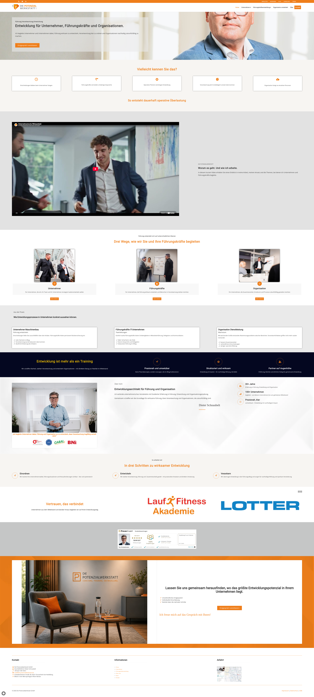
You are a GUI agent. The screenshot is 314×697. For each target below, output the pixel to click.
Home (117, 667)
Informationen (120, 660)
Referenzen (273, 1)
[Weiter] (301, 492)
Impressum (285, 691)
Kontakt (117, 677)
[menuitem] (237, 7)
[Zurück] (299, 492)
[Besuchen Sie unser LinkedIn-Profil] (25, 1)
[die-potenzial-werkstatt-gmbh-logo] (24, 7)
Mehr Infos (191, 547)
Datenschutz (294, 691)
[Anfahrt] (229, 674)
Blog (280, 1)
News (117, 675)
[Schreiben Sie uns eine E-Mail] (22, 1)
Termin (294, 1)
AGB (300, 691)
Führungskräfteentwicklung (122, 671)
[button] (3, 693)
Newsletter (265, 1)
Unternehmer (119, 669)
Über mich (118, 673)
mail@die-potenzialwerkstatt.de (24, 673)
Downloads (287, 1)
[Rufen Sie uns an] (18, 1)
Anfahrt (220, 660)
